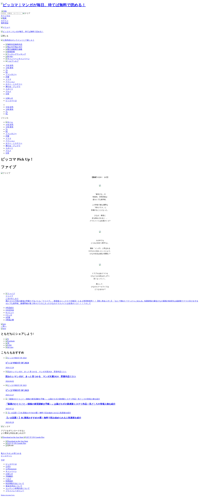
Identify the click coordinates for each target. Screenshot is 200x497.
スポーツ (9, 89)
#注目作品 (10, 310)
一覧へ (3, 326)
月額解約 (9, 476)
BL (7, 72)
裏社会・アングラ (13, 87)
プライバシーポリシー (15, 491)
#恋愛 (8, 317)
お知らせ (9, 98)
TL (7, 70)
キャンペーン (11, 471)
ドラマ (8, 79)
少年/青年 (9, 68)
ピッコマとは (11, 101)
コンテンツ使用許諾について (18, 488)
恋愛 (7, 77)
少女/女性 (9, 65)
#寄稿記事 (10, 320)
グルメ (8, 91)
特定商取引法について (15, 483)
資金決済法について (14, 486)
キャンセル (5, 16)
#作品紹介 (10, 308)
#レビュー (10, 313)
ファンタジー (11, 74)
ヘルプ (8, 479)
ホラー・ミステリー (14, 84)
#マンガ (9, 315)
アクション (10, 82)
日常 (7, 94)
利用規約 (9, 481)
